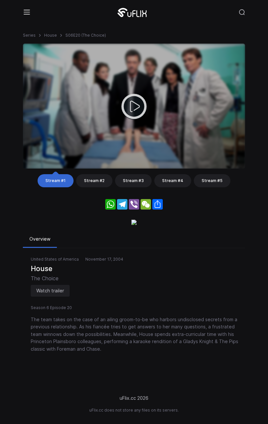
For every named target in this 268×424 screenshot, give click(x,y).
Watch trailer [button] (50, 290)
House (50, 35)
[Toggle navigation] (27, 12)
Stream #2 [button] (94, 180)
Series (29, 35)
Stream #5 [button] (212, 180)
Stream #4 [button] (172, 180)
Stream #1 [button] (55, 180)
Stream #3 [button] (133, 180)
